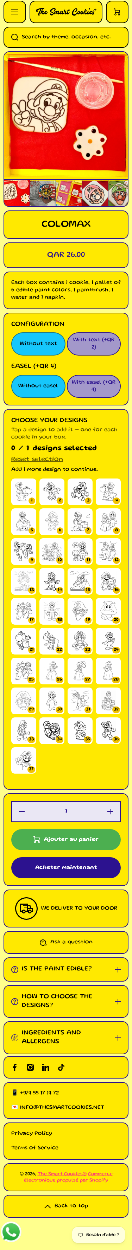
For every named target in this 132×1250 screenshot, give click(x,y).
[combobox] (66, 37)
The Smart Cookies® (62, 1174)
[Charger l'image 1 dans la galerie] (17, 193)
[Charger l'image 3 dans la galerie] (69, 193)
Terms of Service (34, 1148)
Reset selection (37, 460)
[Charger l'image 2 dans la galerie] (43, 193)
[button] (117, 11)
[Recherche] (11, 37)
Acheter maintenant (66, 867)
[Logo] (66, 12)
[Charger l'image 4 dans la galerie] (95, 193)
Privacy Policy (31, 1133)
